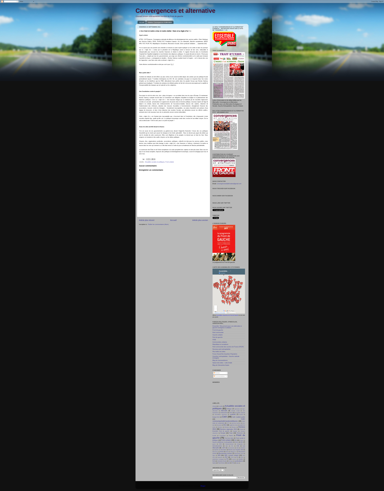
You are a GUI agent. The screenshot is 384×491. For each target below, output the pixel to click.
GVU (220, 444)
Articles (217, 373)
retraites (240, 459)
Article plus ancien (200, 220)
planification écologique (218, 459)
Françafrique (223, 435)
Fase (231, 433)
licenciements (231, 447)
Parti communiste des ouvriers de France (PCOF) (228, 347)
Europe (223, 433)
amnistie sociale (235, 410)
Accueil (141, 22)
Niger (213, 455)
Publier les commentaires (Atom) (158, 224)
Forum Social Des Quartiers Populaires (224, 354)
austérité (233, 414)
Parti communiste (218, 332)
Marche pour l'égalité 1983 (235, 449)
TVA (233, 463)
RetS (213, 461)
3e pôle (220, 406)
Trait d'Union (221, 463)
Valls (237, 463)
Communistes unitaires (219, 342)
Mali (237, 447)
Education (219, 425)
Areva (231, 412)
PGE (242, 457)
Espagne (235, 431)
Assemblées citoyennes (221, 414)
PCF (226, 457)
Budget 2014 (216, 417)
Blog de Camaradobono (220, 360)
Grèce (236, 442)
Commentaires (220, 376)
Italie (227, 446)
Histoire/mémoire (229, 444)
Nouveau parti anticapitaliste (221, 349)
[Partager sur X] (151, 159)
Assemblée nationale (240, 412)
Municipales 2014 (239, 453)
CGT (228, 423)
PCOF (232, 457)
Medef (222, 451)
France (231, 435)
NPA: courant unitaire (231, 455)
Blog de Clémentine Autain (220, 365)
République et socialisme (220, 344)
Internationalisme (217, 446)
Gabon (241, 440)
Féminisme (240, 433)
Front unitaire (169, 162)
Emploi (241, 429)
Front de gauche (217, 330)
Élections (234, 427)
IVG (232, 446)
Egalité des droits (234, 425)
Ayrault (241, 414)
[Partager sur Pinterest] (155, 159)
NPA (219, 455)
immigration (240, 444)
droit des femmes (236, 423)
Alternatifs (224, 410)
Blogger (203, 486)
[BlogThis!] (149, 159)
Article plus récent (146, 220)
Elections (220, 427)
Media (227, 451)
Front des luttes (229, 438)
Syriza (214, 463)
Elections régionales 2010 (228, 429)
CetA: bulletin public (238, 417)
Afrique (229, 409)
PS (227, 459)
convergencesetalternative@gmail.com (229, 183)
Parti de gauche (217, 337)
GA (235, 440)
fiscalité (214, 435)
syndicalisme (239, 461)
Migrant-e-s (233, 451)
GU (242, 442)
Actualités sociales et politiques (155, 162)
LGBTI (223, 448)
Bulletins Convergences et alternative (160, 22)
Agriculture (237, 408)
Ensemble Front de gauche (220, 431)
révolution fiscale (222, 461)
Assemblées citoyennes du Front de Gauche (227, 315)
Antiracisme (224, 412)
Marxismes (215, 451)
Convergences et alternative (175, 10)
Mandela (243, 447)
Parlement (219, 457)
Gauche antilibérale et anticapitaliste (222, 442)
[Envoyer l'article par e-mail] (143, 159)
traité (228, 463)
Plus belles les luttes (218, 351)
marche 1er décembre (220, 449)
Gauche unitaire (217, 335)
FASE (214, 339)
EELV (225, 425)
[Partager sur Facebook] (153, 159)
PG (237, 457)
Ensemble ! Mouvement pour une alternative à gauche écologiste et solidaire (227, 326)
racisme (234, 459)
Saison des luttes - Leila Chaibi (222, 363)
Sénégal (231, 461)
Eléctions (227, 427)
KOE (238, 446)
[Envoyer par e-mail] (147, 159)
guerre (214, 444)
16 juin (214, 406)
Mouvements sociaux (225, 453)
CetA (224, 416)
